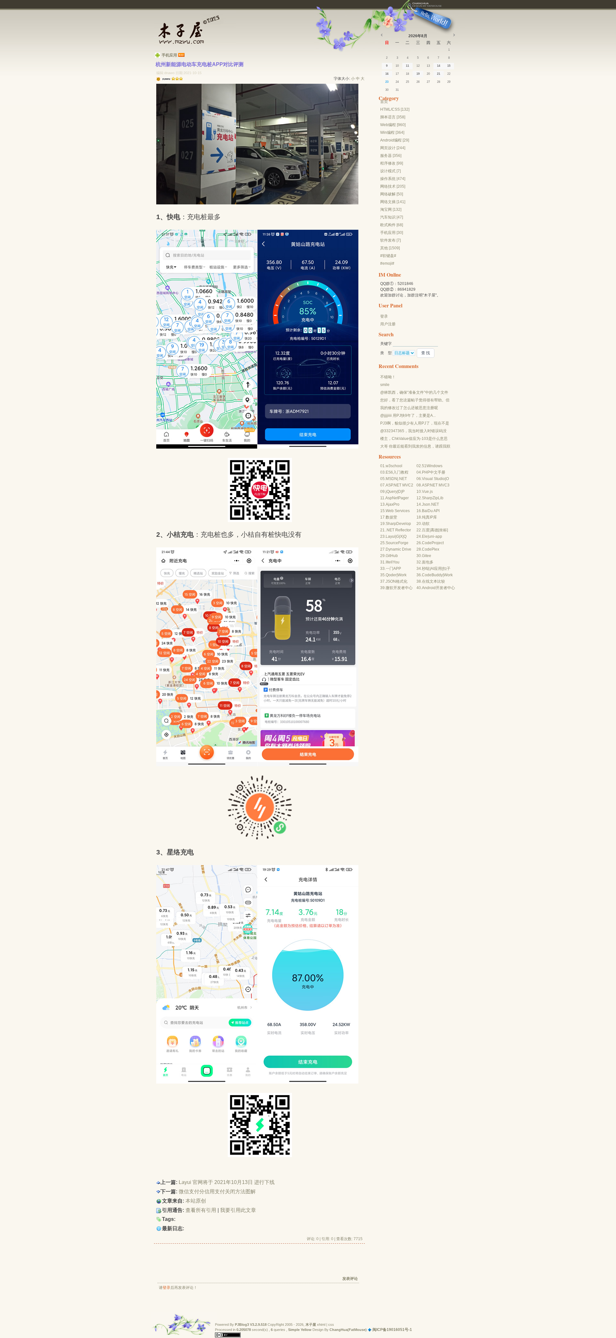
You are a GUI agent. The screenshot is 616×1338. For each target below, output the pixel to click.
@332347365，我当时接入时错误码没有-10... (413, 431)
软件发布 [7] (390, 240)
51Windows (432, 466)
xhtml (321, 1324)
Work (402, 575)
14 (438, 65)
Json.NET (430, 504)
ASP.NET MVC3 (435, 485)
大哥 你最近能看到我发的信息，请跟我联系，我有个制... (415, 446)
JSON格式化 (396, 581)
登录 (166, 1287)
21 (438, 73)
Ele (425, 536)
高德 (434, 530)
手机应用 (169, 55)
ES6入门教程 (397, 472)
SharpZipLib (432, 498)
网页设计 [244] (392, 148)
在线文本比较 (433, 581)
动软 (426, 523)
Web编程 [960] (393, 125)
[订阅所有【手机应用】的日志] (181, 55)
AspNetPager (397, 498)
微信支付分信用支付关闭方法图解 (217, 1191)
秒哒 (426, 568)
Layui (390, 536)
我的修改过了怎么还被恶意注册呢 (409, 408)
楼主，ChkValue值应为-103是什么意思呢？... (414, 439)
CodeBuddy (432, 575)
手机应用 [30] (391, 232)
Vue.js (427, 491)
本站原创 (195, 1201)
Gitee (426, 555)
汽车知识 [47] (391, 217)
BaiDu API (431, 511)
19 (418, 73)
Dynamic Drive (398, 549)
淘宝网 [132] (390, 209)
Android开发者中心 (438, 588)
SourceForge (397, 543)
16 (387, 73)
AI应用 (436, 568)
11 (407, 65)
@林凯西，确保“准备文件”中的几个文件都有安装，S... (414, 392)
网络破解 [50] (391, 194)
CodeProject (433, 543)
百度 (426, 530)
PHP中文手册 (433, 472)
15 (448, 65)
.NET (402, 478)
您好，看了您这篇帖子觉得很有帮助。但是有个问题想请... (414, 400)
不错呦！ (388, 377)
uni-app (435, 536)
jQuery (391, 491)
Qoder (391, 575)
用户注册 (388, 324)
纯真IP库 (429, 517)
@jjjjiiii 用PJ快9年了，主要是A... (408, 415)
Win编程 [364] (392, 132)
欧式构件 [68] (391, 225)
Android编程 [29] (394, 140)
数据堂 (391, 517)
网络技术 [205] (392, 186)
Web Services (398, 511)
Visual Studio (433, 478)
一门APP (393, 568)
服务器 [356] (390, 155)
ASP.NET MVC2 (399, 485)
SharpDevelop (398, 523)
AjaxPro (392, 504)
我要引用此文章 (238, 1210)
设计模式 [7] (390, 171)
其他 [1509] (390, 248)
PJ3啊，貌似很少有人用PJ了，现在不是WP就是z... (414, 423)
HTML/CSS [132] (394, 109)
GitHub (392, 555)
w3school (394, 466)
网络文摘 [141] (392, 202)
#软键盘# (388, 255)
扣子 (446, 568)
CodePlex (430, 549)
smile (384, 384)
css (331, 1324)
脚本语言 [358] (392, 117)
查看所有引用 (200, 1210)
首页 (384, 101)
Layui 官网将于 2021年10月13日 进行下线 (227, 1182)
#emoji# (387, 263)
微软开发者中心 (399, 588)
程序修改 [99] (391, 163)
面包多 (427, 562)
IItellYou (392, 562)
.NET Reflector (398, 530)
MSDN (391, 478)
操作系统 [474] (392, 178)
